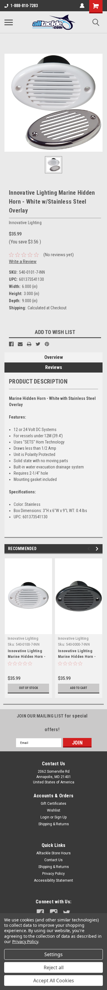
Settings (53, 954)
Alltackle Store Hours (53, 853)
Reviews (53, 367)
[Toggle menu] (8, 22)
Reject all (54, 967)
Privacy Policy (53, 874)
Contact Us (53, 860)
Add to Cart (78, 688)
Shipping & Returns (53, 824)
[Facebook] (11, 344)
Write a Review (23, 261)
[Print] (29, 344)
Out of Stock (28, 688)
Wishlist (53, 810)
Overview (53, 357)
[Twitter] (38, 344)
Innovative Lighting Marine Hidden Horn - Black (77, 656)
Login (44, 817)
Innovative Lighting (23, 638)
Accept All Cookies (53, 980)
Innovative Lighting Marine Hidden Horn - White (26, 656)
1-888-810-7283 (24, 5)
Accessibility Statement (53, 880)
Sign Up (60, 817)
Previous (89, 549)
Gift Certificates (53, 803)
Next (98, 549)
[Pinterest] (47, 344)
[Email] (20, 344)
